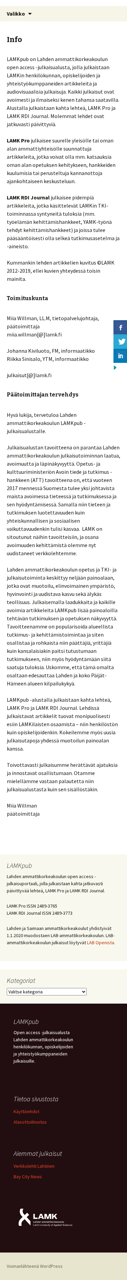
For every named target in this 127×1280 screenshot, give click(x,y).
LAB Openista (100, 942)
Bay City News (28, 1177)
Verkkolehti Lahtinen (34, 1166)
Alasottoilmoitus (30, 1122)
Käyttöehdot (26, 1111)
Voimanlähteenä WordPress (35, 1266)
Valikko (16, 13)
